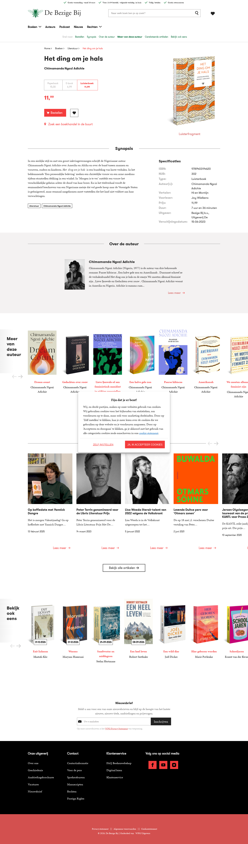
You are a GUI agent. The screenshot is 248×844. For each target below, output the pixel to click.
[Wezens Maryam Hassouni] (73, 629)
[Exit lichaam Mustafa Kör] (40, 629)
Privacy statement (100, 829)
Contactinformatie (77, 763)
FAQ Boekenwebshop (118, 763)
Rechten (92, 27)
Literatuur (34, 205)
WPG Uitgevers (142, 833)
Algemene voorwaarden (125, 829)
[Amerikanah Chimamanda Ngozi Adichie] (205, 361)
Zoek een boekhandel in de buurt (70, 124)
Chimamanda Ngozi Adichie (57, 205)
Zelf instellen (103, 444)
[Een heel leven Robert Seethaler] (138, 629)
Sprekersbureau (76, 777)
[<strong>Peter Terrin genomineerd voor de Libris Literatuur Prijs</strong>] (98, 503)
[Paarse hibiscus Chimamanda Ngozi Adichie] (173, 361)
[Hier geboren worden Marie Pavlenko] (204, 629)
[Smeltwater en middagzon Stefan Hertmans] (105, 631)
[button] (20, 376)
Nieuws (78, 27)
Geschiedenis (35, 770)
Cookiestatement (149, 829)
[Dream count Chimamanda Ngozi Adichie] (42, 361)
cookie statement (148, 433)
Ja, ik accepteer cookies (144, 444)
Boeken (32, 27)
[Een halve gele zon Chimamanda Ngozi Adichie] (140, 361)
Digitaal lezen (114, 770)
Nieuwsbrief (35, 791)
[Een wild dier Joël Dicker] (171, 629)
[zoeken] (197, 13)
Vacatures (33, 784)
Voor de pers (74, 770)
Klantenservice (114, 777)
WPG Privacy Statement (116, 728)
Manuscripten (75, 784)
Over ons (33, 763)
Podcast (64, 27)
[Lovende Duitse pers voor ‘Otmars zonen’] (196, 503)
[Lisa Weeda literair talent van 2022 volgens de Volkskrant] (147, 503)
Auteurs (50, 27)
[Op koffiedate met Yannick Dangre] (50, 503)
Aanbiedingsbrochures (41, 777)
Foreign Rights (75, 798)
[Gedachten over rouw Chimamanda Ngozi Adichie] (75, 361)
